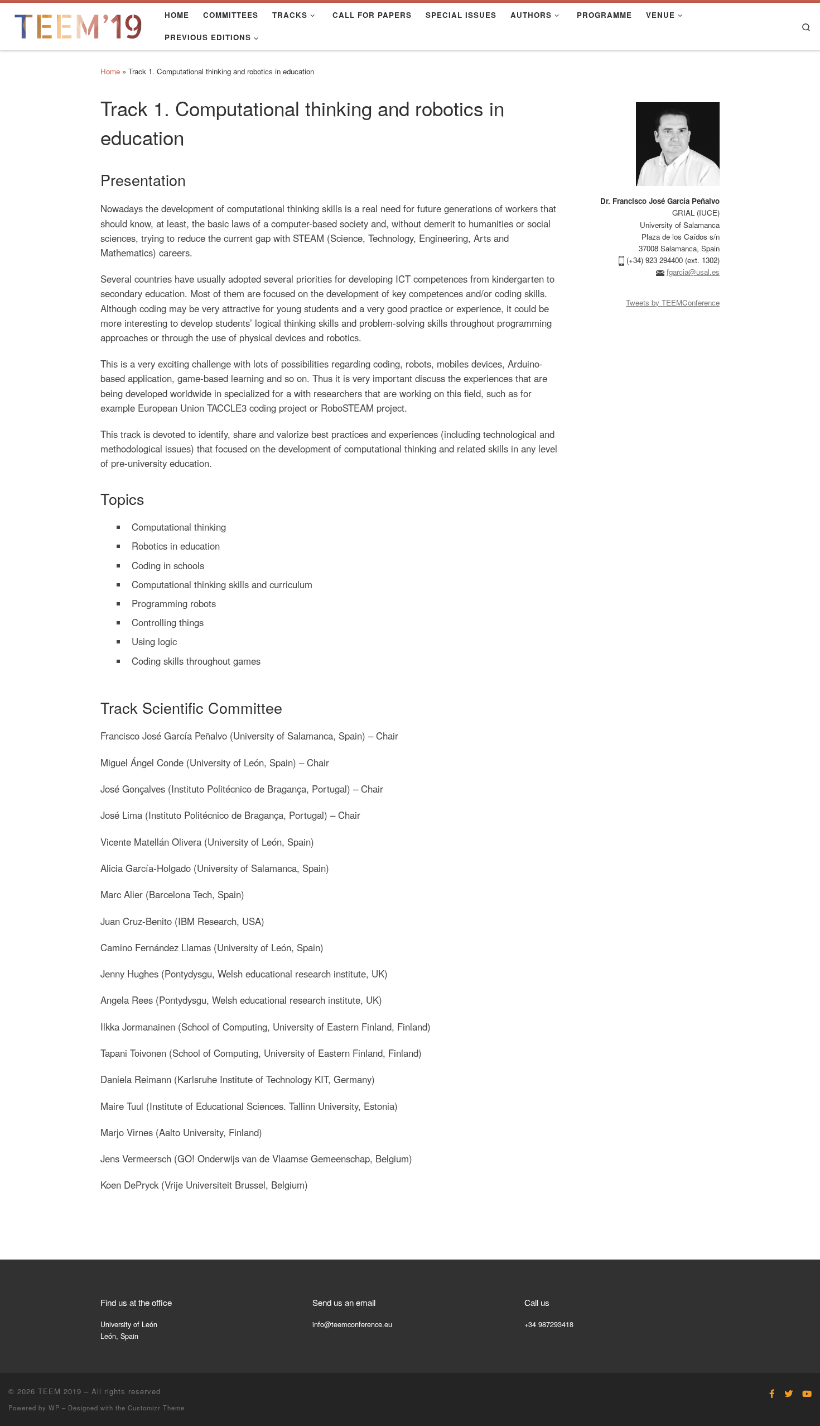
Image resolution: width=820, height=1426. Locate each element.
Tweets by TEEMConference (673, 302)
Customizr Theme (156, 1407)
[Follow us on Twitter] (788, 1393)
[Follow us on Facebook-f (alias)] (772, 1393)
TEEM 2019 (59, 1391)
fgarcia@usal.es (693, 271)
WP (54, 1407)
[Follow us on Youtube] (807, 1393)
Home (110, 71)
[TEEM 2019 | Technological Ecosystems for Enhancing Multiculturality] (78, 23)
